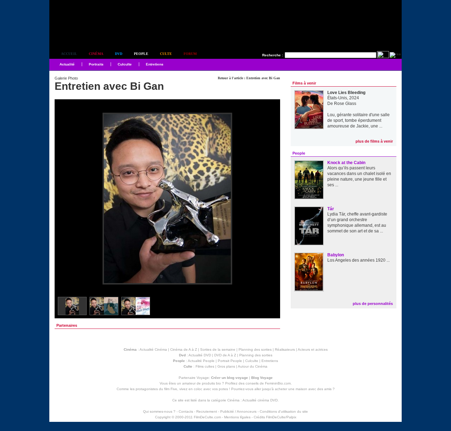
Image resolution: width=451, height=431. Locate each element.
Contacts (186, 411)
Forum (190, 54)
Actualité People (201, 361)
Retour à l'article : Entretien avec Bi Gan (249, 78)
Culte (166, 54)
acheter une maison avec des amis (303, 389)
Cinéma (96, 54)
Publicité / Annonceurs (238, 411)
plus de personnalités (373, 303)
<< (64, 199)
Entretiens (154, 64)
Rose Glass (345, 103)
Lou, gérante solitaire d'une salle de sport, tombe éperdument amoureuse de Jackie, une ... (358, 120)
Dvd (118, 54)
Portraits (96, 64)
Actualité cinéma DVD (260, 400)
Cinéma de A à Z (183, 349)
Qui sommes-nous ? (159, 411)
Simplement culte (88, 35)
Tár (330, 208)
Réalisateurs (285, 349)
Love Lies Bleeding (346, 92)
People (141, 54)
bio (218, 383)
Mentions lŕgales (237, 417)
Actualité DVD (200, 355)
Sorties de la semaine (217, 349)
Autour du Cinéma (252, 366)
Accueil (69, 54)
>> (270, 199)
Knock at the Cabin (346, 162)
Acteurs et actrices (313, 349)
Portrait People (230, 361)
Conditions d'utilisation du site (284, 411)
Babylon (335, 254)
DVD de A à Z (225, 355)
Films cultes (205, 366)
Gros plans (226, 366)
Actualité (67, 64)
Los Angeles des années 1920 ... (358, 260)
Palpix (291, 417)
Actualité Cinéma (153, 349)
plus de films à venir (374, 141)
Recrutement (206, 411)
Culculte (125, 64)
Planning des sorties (255, 349)
